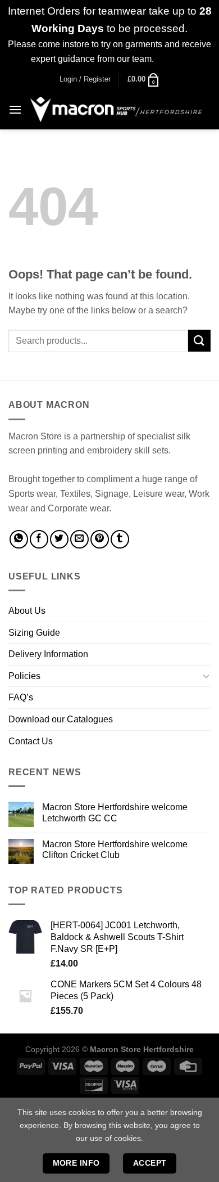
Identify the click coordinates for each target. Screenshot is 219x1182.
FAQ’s (20, 697)
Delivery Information (48, 654)
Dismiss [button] (172, 59)
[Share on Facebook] (39, 539)
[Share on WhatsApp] (19, 539)
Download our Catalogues (60, 719)
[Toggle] (206, 675)
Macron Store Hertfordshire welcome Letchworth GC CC (115, 812)
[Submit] (199, 341)
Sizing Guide (34, 632)
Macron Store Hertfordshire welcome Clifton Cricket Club (115, 849)
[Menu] (15, 109)
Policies (24, 676)
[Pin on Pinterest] (99, 539)
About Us (26, 610)
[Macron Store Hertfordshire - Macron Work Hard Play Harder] (116, 109)
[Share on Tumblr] (120, 539)
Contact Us (30, 741)
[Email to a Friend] (79, 539)
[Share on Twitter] (59, 539)
